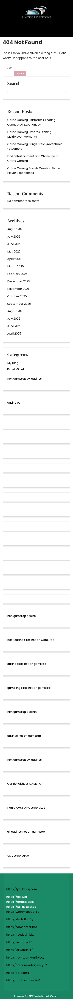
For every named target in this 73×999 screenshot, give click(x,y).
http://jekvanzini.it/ (19, 950)
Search (14, 83)
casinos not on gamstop (24, 736)
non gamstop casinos (22, 712)
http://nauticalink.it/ (20, 935)
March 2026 (15, 266)
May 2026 (14, 251)
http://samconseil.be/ (21, 927)
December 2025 (18, 281)
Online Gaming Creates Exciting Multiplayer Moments (29, 134)
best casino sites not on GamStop (30, 640)
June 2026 (14, 244)
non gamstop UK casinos (24, 379)
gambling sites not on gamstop (29, 688)
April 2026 (14, 259)
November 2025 (18, 289)
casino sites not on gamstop (27, 664)
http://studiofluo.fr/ (19, 919)
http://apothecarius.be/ (23, 980)
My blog (12, 363)
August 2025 (15, 311)
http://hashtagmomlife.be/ (25, 957)
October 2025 (17, 296)
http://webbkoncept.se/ (23, 912)
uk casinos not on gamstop (26, 832)
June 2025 (14, 326)
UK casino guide (18, 856)
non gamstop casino (21, 616)
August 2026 (15, 229)
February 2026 (17, 274)
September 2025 (19, 304)
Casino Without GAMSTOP (25, 784)
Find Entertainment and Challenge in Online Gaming (32, 158)
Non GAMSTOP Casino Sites (26, 808)
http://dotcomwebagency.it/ (26, 965)
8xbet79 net (15, 369)
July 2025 (13, 319)
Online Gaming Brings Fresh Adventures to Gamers (34, 146)
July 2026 (13, 237)
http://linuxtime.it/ (19, 942)
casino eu (13, 403)
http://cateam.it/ (18, 973)
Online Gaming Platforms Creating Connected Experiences (31, 122)
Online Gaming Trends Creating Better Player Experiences (34, 170)
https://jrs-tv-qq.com (21, 889)
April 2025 (14, 334)
